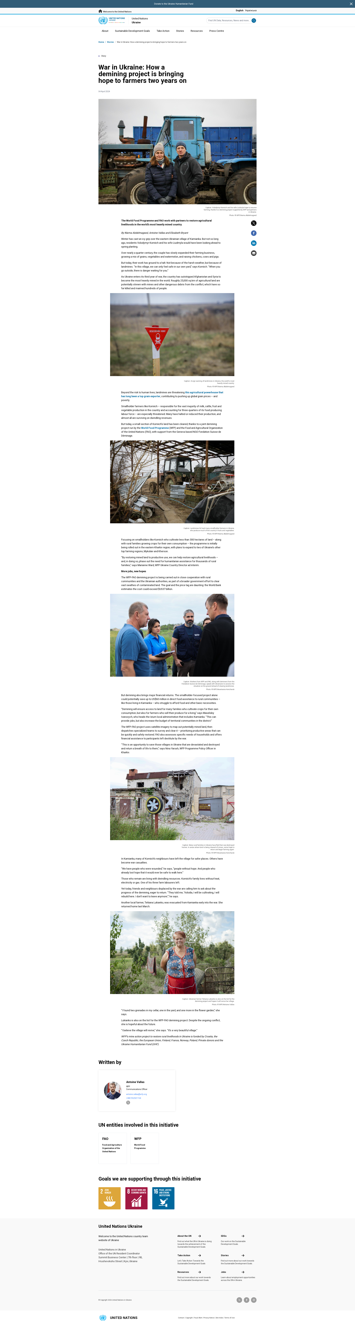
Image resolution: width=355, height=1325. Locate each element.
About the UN (184, 1236)
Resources (183, 1272)
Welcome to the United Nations (117, 12)
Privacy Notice (208, 1318)
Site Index (219, 1318)
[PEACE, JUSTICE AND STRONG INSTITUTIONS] (164, 1198)
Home (101, 42)
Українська (251, 10)
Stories (110, 42)
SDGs (224, 1236)
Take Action (184, 1255)
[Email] (254, 253)
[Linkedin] (254, 243)
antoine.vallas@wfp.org (136, 1094)
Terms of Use (229, 1318)
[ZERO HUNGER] (110, 1198)
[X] (254, 223)
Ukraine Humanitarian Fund (180, 3)
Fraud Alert (198, 1318)
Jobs (223, 1272)
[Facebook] (254, 233)
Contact (181, 1318)
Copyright (189, 1318)
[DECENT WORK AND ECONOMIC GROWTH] (137, 1198)
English (239, 10)
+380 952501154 (133, 1098)
